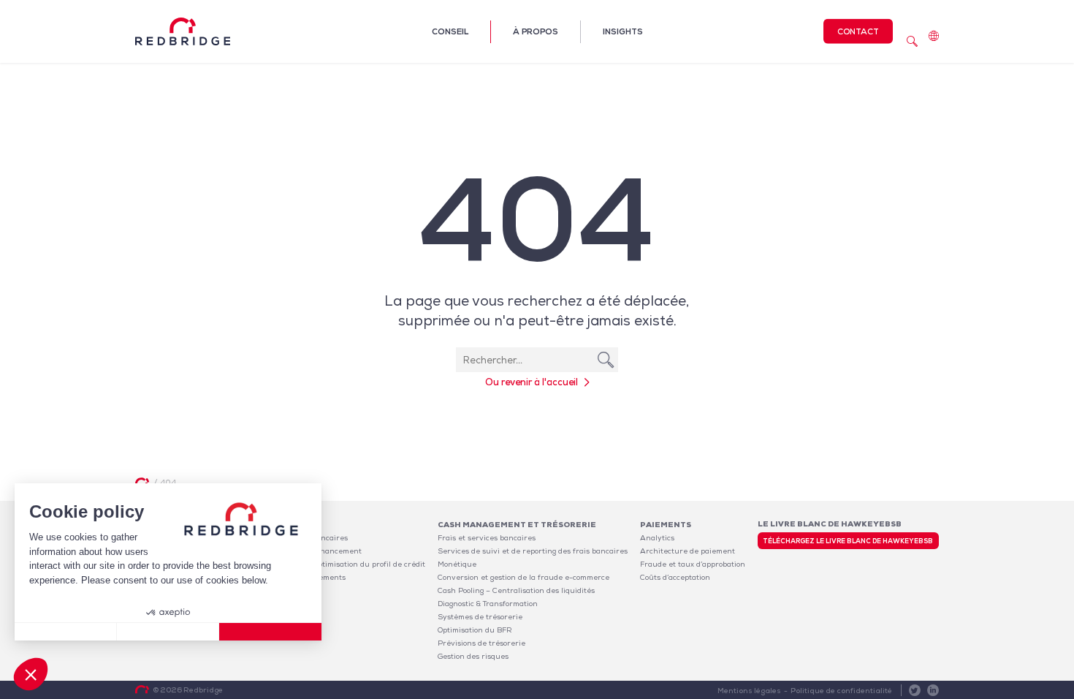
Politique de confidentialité (841, 690)
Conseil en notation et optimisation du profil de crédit (328, 564)
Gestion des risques (473, 656)
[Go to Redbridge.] (142, 481)
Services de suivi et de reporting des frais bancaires (533, 551)
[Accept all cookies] (270, 632)
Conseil (450, 31)
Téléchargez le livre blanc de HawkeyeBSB (848, 541)
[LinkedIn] (933, 690)
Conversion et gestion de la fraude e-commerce (523, 577)
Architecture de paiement (687, 551)
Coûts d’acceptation (675, 577)
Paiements (665, 524)
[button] (30, 674)
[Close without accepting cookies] (66, 632)
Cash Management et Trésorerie (517, 524)
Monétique (457, 564)
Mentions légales (749, 690)
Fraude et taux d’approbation (692, 564)
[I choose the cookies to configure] (168, 632)
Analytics (657, 538)
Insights (623, 31)
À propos (535, 31)
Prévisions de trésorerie (481, 643)
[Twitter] (915, 690)
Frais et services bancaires (487, 538)
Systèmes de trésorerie (480, 616)
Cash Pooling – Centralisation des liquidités (516, 590)
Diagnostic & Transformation (488, 603)
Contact (858, 31)
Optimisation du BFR (475, 630)
